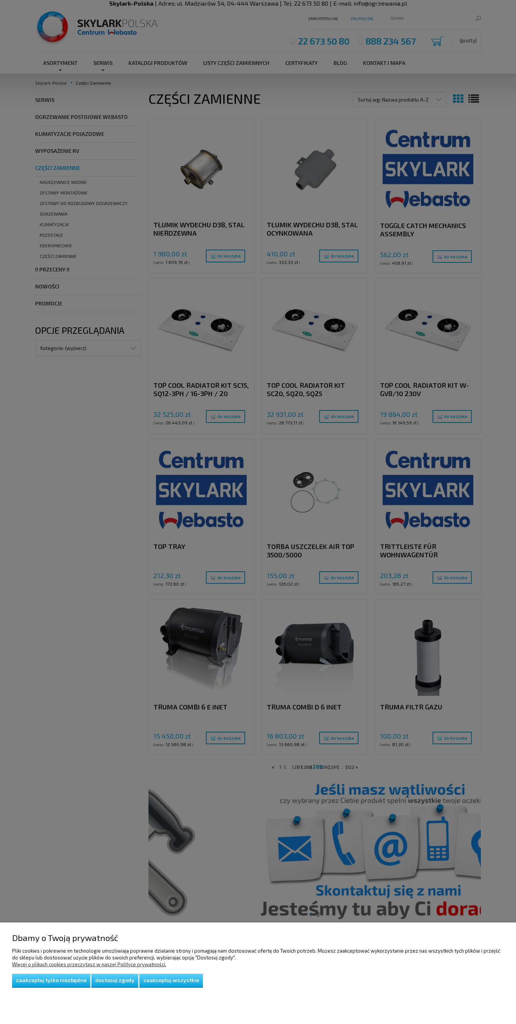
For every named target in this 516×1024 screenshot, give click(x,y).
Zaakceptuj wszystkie (171, 980)
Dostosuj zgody (114, 980)
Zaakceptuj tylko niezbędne (51, 980)
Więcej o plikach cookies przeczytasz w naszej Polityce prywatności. (89, 964)
